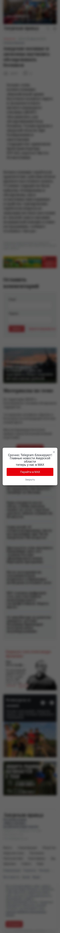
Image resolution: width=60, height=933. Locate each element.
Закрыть (30, 479)
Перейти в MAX (30, 472)
